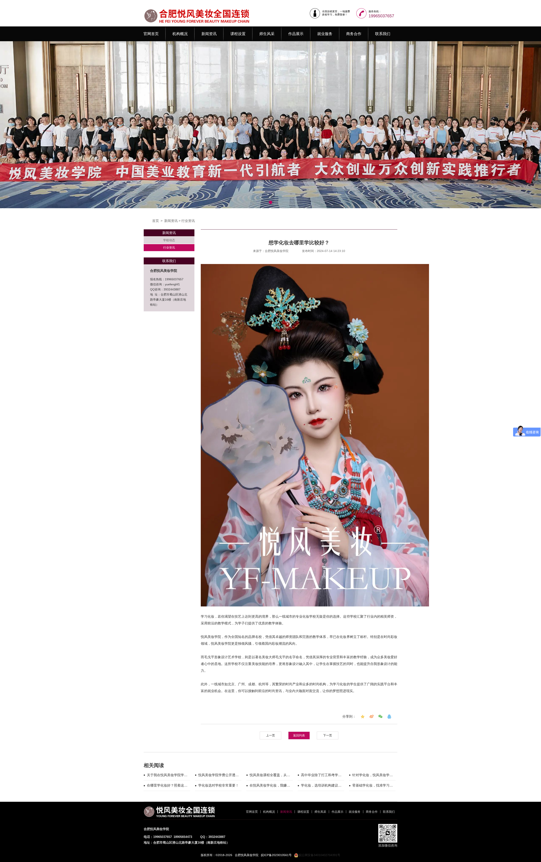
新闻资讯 (209, 34)
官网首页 (151, 34)
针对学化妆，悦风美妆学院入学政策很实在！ (372, 775)
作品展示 (295, 34)
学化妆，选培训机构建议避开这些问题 (321, 786)
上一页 (270, 735)
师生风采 (267, 34)
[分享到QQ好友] (389, 716)
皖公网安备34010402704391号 (319, 855)
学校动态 (169, 240)
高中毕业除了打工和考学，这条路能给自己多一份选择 (321, 775)
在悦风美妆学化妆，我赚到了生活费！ (270, 786)
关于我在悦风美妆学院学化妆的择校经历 (167, 775)
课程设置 (238, 34)
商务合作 (353, 34)
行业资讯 (188, 221)
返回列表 (299, 735)
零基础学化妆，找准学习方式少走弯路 (372, 786)
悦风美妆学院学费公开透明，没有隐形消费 (216, 775)
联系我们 (382, 34)
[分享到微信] (380, 716)
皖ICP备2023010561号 (276, 855)
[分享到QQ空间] (363, 716)
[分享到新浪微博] (371, 716)
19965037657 (381, 16)
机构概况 (180, 34)
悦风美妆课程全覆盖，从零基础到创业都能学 (270, 775)
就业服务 (324, 34)
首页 (155, 221)
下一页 (327, 735)
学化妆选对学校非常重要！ (218, 785)
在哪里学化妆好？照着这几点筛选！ (167, 786)
